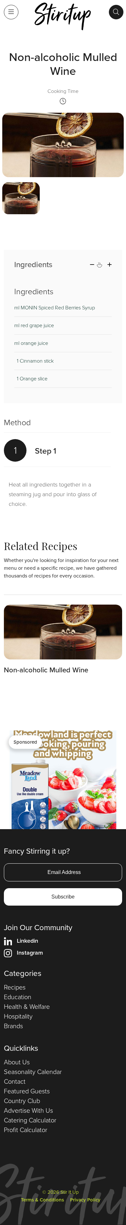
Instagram (30, 953)
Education (17, 997)
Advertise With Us (28, 1110)
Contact (15, 1081)
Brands (13, 1026)
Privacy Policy (85, 1199)
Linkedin (27, 941)
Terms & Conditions (42, 1199)
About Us (17, 1062)
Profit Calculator (25, 1130)
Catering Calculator (30, 1120)
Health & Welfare (27, 1006)
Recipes (15, 987)
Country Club (22, 1101)
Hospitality (18, 1016)
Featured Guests (27, 1091)
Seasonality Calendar (33, 1072)
